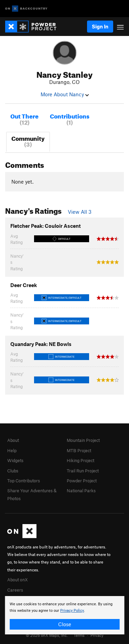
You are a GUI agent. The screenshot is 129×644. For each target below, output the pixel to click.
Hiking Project (80, 460)
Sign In (100, 26)
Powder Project (82, 480)
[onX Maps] (21, 536)
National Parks (81, 490)
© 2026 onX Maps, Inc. (47, 635)
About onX (17, 579)
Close (64, 624)
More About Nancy (63, 94)
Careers (15, 590)
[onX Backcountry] (26, 8)
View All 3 (80, 212)
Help (12, 450)
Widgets (15, 460)
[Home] (34, 27)
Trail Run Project (83, 470)
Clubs (12, 470)
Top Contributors (23, 480)
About (13, 440)
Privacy (97, 635)
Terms (79, 635)
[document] (64, 615)
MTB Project (79, 450)
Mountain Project (83, 440)
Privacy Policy (72, 610)
